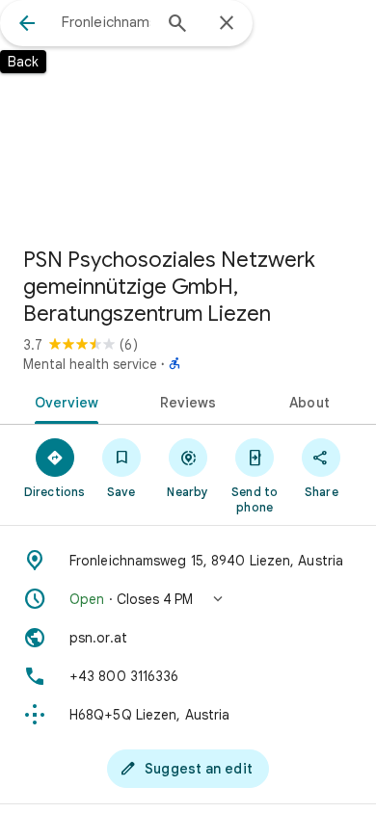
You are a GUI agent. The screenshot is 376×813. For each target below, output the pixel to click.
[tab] (63, 401)
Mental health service (90, 364)
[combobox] (106, 22)
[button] (188, 599)
